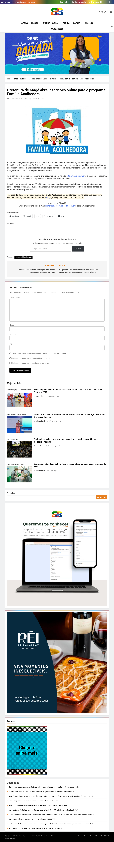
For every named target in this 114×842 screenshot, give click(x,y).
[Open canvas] (2, 26)
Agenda (66, 23)
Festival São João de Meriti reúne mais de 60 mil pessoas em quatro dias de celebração (41, 792)
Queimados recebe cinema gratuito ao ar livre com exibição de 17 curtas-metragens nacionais (44, 787)
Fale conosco (57, 29)
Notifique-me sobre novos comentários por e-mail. (30, 358)
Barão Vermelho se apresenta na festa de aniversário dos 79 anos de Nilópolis (38, 805)
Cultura (76, 23)
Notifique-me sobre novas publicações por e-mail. (30, 363)
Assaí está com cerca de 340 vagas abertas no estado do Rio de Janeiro (36, 828)
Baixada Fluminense (23, 257)
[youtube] (111, 12)
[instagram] (101, 12)
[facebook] (99, 12)
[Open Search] (112, 26)
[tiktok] (107, 12)
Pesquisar (11, 493)
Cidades (34, 23)
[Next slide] (111, 2)
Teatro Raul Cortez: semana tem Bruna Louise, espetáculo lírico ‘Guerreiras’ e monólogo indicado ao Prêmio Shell (51, 824)
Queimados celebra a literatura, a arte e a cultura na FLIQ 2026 (32, 819)
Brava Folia (39, 396)
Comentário (14, 297)
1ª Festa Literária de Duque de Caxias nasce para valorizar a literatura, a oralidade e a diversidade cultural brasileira (51, 815)
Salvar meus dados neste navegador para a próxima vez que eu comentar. (39, 353)
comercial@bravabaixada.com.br (60, 206)
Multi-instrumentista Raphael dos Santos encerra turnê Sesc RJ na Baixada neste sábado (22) (43, 810)
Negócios (89, 23)
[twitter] (104, 12)
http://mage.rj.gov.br (75, 176)
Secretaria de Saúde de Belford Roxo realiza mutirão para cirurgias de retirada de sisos (83, 2)
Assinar (78, 248)
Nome (12, 325)
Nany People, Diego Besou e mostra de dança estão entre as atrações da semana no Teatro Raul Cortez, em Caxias (51, 796)
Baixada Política (50, 23)
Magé (48, 197)
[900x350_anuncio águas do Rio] (57, 53)
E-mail (12, 334)
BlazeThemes (10, 838)
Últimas (24, 23)
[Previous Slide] (107, 2)
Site (10, 344)
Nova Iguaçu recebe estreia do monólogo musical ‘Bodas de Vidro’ (33, 801)
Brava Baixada (40, 446)
